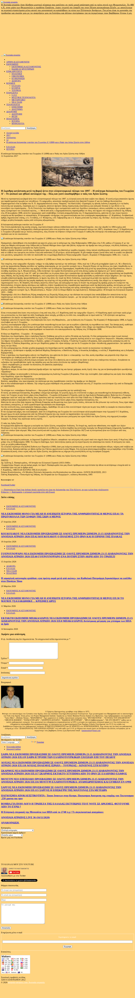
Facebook (5, 485)
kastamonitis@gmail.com (91, 731)
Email (4, 668)
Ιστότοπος (5, 673)
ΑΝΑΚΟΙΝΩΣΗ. (10, 822)
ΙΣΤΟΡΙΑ (16, 121)
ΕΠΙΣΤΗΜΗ (17, 107)
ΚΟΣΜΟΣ (10, 83)
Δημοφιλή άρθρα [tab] (13, 749)
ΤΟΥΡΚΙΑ (16, 90)
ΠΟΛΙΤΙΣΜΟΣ (12, 119)
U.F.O (14, 95)
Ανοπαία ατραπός (36, 982)
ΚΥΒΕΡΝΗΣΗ (18, 78)
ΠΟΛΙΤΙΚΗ (17, 74)
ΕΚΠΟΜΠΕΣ (12, 64)
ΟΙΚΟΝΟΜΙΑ (18, 76)
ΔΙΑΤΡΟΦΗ (11, 112)
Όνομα (4, 663)
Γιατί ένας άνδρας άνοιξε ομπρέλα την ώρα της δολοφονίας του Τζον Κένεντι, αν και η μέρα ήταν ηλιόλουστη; (55, 490)
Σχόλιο (4, 658)
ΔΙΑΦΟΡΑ (16, 81)
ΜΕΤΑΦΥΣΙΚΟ (18, 100)
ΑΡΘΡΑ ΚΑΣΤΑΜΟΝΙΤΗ (17, 62)
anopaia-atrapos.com (18, 982)
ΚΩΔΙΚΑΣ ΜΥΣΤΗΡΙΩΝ (23, 69)
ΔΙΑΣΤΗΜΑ (17, 109)
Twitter (12, 485)
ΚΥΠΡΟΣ (16, 88)
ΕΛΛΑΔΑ (16, 85)
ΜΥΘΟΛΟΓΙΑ (18, 123)
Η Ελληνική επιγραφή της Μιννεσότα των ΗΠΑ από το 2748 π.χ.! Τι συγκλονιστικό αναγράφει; (52, 812)
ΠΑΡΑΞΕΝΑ (12, 93)
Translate (40, 742)
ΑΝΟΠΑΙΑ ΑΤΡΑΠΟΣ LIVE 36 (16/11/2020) (25, 817)
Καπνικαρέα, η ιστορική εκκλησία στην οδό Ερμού (28, 492)
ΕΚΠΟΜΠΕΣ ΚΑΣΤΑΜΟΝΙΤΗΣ (26, 67)
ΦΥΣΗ (14, 116)
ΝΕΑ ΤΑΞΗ (17, 102)
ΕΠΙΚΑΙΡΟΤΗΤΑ (14, 71)
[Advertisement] (67, 34)
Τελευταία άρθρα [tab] (13, 747)
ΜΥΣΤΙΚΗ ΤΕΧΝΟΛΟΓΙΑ (24, 97)
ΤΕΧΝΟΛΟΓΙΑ (13, 104)
